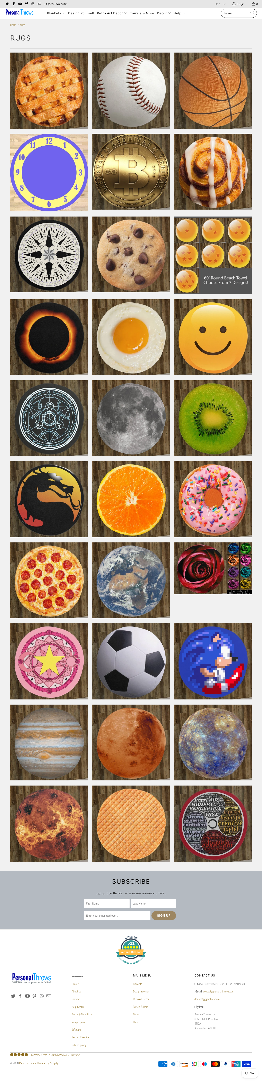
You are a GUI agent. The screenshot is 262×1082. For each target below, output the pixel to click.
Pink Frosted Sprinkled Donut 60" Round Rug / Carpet (213, 499)
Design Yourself (81, 13)
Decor (162, 13)
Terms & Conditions (82, 1014)
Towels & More (142, 13)
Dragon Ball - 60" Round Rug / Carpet (213, 255)
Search (75, 983)
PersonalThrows (27, 1063)
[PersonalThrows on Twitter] (7, 4)
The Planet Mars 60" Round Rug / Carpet (131, 742)
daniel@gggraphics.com (207, 999)
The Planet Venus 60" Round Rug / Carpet (49, 823)
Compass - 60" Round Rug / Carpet (49, 254)
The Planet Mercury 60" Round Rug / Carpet (213, 742)
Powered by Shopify (47, 1063)
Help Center (78, 1006)
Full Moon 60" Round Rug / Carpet (131, 418)
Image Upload (79, 1022)
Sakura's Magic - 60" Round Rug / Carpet (49, 661)
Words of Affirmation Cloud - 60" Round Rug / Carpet (213, 823)
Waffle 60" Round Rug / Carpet (131, 823)
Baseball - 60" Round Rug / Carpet (131, 90)
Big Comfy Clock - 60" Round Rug (49, 172)
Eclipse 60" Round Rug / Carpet (49, 337)
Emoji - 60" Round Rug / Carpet (213, 337)
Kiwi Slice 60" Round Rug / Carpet (213, 418)
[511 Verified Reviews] (131, 966)
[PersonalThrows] (23, 12)
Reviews (76, 999)
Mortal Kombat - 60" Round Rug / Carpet (49, 499)
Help (178, 13)
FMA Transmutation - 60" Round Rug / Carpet (49, 418)
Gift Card (76, 1029)
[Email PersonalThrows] (39, 4)
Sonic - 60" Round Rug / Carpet (213, 661)
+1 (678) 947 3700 (55, 4)
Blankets (54, 13)
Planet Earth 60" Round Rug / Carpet (131, 580)
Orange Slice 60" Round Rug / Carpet (131, 499)
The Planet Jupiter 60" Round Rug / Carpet (49, 742)
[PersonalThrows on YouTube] (20, 4)
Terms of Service (80, 1037)
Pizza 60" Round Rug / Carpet (49, 580)
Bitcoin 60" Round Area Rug (131, 172)
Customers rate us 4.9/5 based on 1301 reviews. (56, 1054)
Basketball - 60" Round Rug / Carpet (213, 90)
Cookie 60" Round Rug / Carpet (131, 254)
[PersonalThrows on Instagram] (33, 4)
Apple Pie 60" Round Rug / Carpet (49, 90)
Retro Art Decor (110, 13)
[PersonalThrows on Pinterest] (26, 4)
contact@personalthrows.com (218, 991)
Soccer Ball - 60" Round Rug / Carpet (131, 661)
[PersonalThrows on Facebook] (13, 4)
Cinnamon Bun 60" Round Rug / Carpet (213, 172)
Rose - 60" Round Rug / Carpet (213, 568)
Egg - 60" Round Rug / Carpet (131, 337)
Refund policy (79, 1045)
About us (76, 991)
